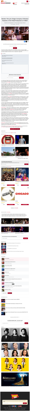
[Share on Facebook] (24, 41)
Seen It (4, 204)
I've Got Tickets (11, 204)
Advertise (5, 407)
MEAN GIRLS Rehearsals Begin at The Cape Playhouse (13, 243)
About (7, 407)
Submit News (15, 407)
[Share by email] (28, 41)
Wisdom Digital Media (13, 409)
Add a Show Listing (8, 2)
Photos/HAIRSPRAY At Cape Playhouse (12, 248)
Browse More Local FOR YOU (23, 158)
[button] (27, 1)
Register (23, 1)
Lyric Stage (8, 82)
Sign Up (21, 77)
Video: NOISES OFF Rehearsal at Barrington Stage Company (7, 56)
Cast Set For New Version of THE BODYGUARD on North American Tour (11, 386)
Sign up (26, 323)
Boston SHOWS (3, 256)
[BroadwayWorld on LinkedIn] (15, 406)
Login (25, 1)
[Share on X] (26, 41)
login (15, 132)
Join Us (12, 407)
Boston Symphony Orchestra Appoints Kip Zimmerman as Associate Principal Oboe (7, 58)
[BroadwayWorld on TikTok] (17, 406)
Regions (19, 407)
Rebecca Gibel (16, 123)
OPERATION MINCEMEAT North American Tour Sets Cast (9, 371)
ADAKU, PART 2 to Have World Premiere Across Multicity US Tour (8, 63)
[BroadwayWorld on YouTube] (21, 406)
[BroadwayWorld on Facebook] (12, 406)
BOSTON (15, 4)
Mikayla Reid (3, 122)
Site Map (22, 407)
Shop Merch (3, 2)
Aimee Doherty (3, 107)
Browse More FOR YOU (14, 317)
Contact (10, 407)
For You (4, 134)
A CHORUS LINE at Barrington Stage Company (12, 245)
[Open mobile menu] (29, 1)
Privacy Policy (23, 409)
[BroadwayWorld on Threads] (19, 406)
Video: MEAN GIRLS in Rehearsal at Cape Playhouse (7, 61)
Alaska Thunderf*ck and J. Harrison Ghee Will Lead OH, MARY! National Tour (12, 342)
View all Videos (3, 254)
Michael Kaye (12, 109)
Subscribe (25, 238)
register (12, 132)
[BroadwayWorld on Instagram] (14, 406)
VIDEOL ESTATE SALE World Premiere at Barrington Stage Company (15, 251)
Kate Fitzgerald (24, 113)
